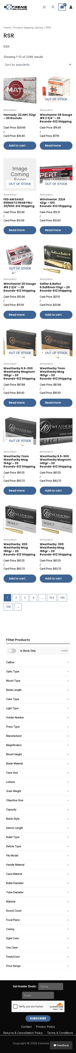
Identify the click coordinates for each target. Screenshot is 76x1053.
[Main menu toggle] (44, 7)
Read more (53, 146)
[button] (53, 7)
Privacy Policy (45, 1026)
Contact (26, 1026)
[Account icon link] (70, 7)
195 (62, 597)
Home (7, 27)
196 (8, 607)
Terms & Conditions (60, 1033)
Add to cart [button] (17, 146)
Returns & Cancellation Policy (23, 1033)
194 (51, 597)
